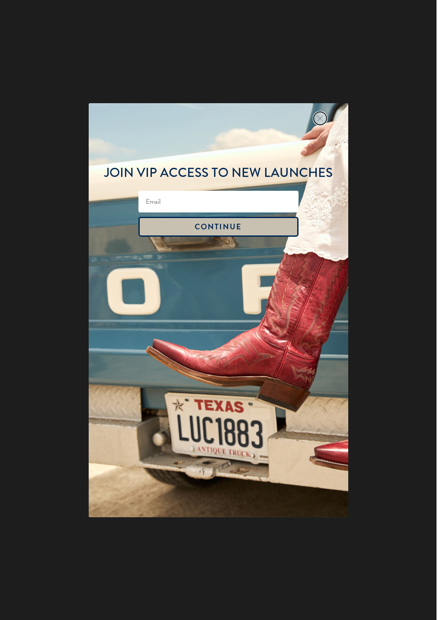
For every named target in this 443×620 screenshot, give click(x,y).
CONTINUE (218, 226)
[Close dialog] (320, 118)
